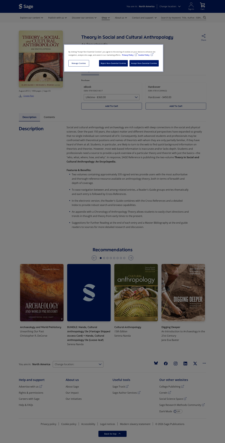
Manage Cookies (79, 63)
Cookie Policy (144, 55)
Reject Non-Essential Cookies (113, 63)
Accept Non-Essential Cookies (144, 63)
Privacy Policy (128, 55)
